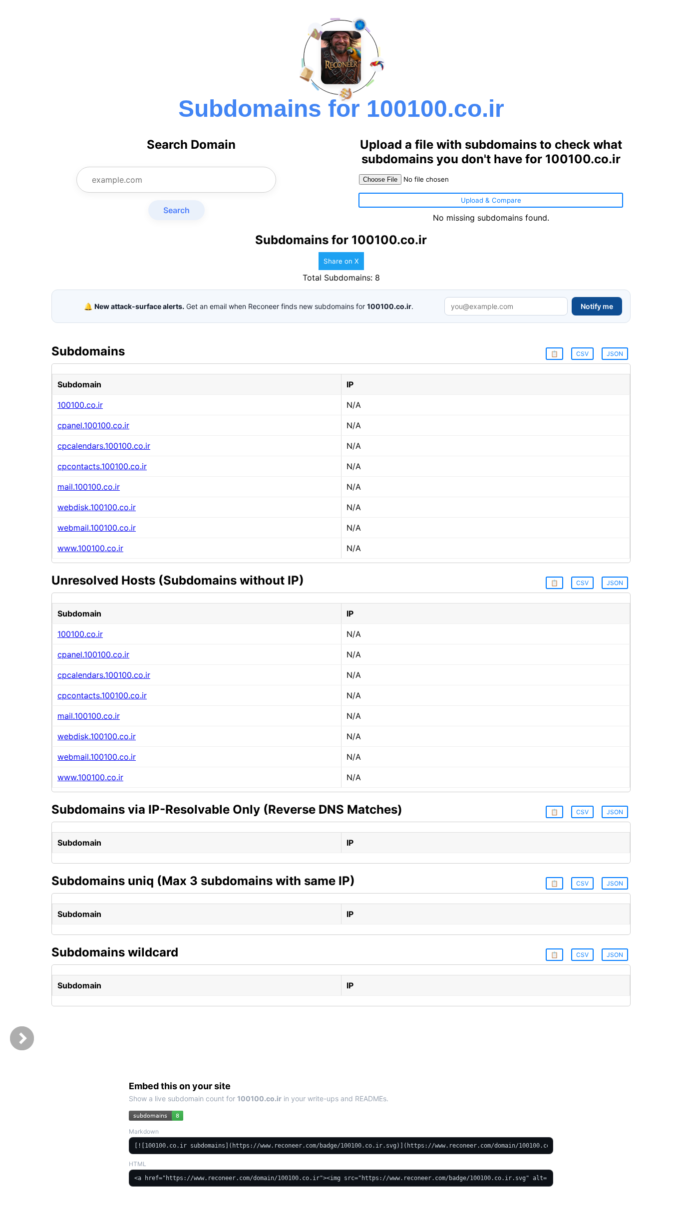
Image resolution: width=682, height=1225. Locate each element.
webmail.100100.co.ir (96, 528)
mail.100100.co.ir (88, 487)
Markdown (144, 1131)
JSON (615, 353)
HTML (137, 1164)
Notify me (597, 306)
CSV (582, 353)
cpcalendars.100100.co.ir (103, 446)
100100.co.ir (80, 405)
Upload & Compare (491, 200)
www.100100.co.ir (90, 548)
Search (176, 210)
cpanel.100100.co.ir (93, 425)
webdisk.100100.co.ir (96, 507)
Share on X (341, 261)
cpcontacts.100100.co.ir (102, 466)
